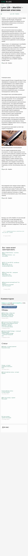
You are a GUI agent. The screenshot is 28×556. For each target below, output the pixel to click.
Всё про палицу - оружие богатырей (6, 417)
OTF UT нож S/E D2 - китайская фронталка (7, 265)
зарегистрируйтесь (17, 303)
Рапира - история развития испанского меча (7, 366)
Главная (2, 4)
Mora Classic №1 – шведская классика (7, 275)
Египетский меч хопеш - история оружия (8, 391)
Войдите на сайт (6, 303)
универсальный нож (11, 231)
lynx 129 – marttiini (9, 232)
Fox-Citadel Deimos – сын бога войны (8, 255)
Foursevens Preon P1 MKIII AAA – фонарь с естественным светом (7, 325)
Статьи (7, 4)
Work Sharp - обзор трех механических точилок (8, 316)
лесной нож (19, 231)
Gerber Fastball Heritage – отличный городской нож (8, 334)
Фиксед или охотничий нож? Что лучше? (7, 285)
